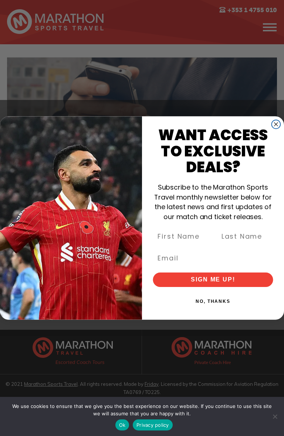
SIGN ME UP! (213, 280)
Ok (122, 425)
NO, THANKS (213, 301)
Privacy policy (152, 425)
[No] (274, 416)
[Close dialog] (276, 124)
